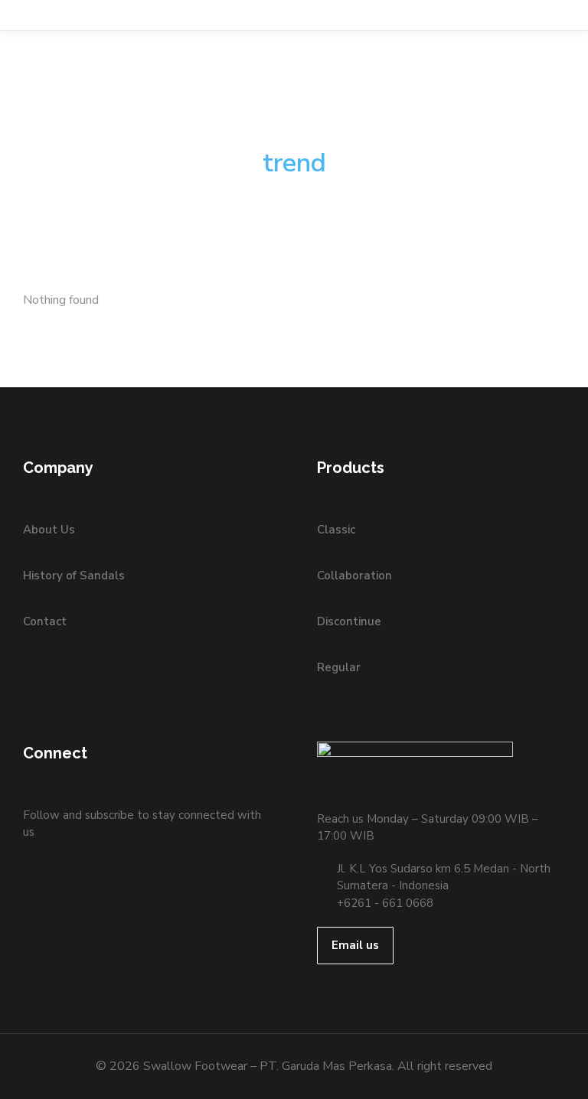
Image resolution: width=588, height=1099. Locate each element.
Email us (355, 945)
